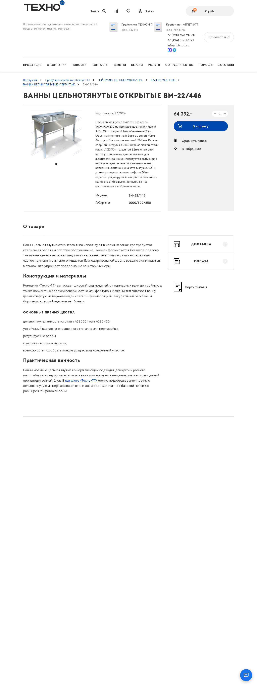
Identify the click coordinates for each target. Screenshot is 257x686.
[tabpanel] (56, 135)
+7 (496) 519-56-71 (181, 40)
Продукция (32, 65)
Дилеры (119, 65)
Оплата (210, 261)
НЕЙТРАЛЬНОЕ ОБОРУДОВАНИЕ (120, 80)
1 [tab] (56, 164)
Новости (79, 65)
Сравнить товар (194, 141)
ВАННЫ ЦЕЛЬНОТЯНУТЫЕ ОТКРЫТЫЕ (49, 84)
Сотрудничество (179, 65)
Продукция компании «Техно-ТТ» (67, 80)
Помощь (205, 65)
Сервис (137, 65)
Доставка (208, 244)
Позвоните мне (219, 37)
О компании (56, 65)
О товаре (33, 226)
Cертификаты (196, 287)
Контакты (100, 65)
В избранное (191, 149)
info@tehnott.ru (178, 45)
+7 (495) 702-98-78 (181, 34)
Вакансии (226, 65)
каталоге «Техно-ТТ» (81, 380)
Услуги (154, 65)
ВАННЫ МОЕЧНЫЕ (163, 80)
